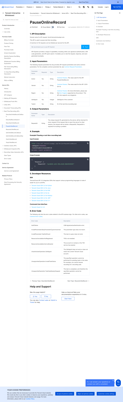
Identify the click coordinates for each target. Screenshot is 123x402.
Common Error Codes (36, 216)
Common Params (62, 78)
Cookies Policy (29, 399)
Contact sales (44, 300)
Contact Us (5, 163)
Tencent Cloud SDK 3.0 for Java (41, 188)
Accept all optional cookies (65, 394)
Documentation (34, 13)
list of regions (63, 93)
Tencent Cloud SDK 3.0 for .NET (41, 198)
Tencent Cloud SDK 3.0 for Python (42, 185)
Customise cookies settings (106, 394)
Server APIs (65, 13)
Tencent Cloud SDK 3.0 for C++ (41, 200)
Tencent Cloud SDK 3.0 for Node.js (42, 195)
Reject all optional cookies (85, 394)
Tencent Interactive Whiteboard (50, 13)
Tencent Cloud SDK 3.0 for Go (40, 193)
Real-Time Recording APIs (78, 13)
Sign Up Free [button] (117, 7)
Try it (86, 47)
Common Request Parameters (73, 67)
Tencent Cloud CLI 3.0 (38, 207)
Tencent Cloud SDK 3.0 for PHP (41, 190)
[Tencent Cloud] (8, 7)
